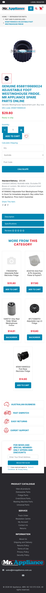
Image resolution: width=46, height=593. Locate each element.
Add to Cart (12, 136)
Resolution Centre (23, 519)
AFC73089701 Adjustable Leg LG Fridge (34, 321)
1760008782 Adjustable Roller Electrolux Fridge (11, 273)
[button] (26, 136)
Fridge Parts (23, 495)
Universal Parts (23, 505)
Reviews (8, 230)
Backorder (11, 337)
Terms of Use (23, 549)
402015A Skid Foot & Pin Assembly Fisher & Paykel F (35, 273)
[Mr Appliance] (13, 8)
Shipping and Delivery (23, 542)
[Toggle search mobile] (35, 8)
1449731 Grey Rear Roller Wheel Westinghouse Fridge (11, 322)
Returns (23, 528)
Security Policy (23, 555)
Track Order (23, 515)
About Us (23, 539)
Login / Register (37, 2)
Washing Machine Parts (23, 502)
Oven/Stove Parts (23, 498)
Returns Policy (23, 545)
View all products (23, 489)
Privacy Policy (22, 469)
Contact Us (23, 525)
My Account (23, 522)
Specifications (10, 224)
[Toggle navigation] (30, 8)
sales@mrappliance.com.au (19, 570)
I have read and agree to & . (20, 468)
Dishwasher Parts (23, 492)
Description (9, 217)
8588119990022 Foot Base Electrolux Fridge (23, 369)
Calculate (23, 169)
